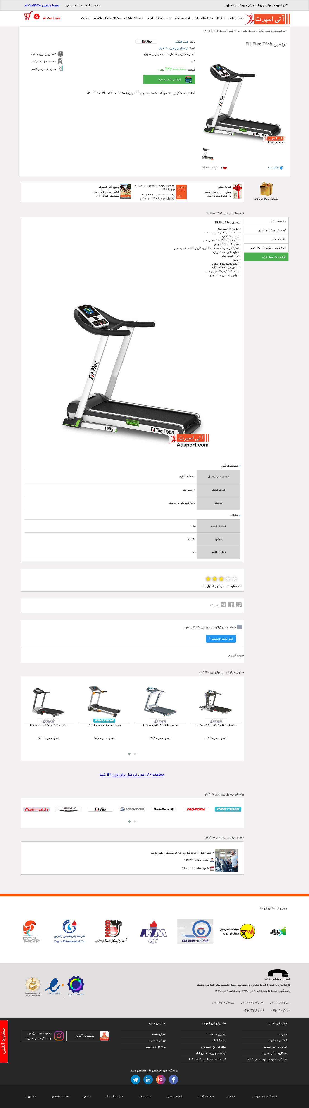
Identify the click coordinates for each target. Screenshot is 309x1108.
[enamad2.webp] (54, 986)
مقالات (85, 18)
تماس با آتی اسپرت (275, 1046)
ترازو (169, 18)
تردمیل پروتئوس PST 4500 (104, 725)
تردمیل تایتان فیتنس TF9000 (160, 725)
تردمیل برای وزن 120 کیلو (173, 48)
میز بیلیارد (145, 1096)
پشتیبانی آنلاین (84, 1035)
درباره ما (282, 1034)
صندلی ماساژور (60, 1096)
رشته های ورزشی (203, 18)
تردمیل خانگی (236, 18)
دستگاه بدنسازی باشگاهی (106, 18)
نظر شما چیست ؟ (221, 638)
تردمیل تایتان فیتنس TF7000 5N (216, 725)
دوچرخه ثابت (206, 1096)
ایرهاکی (87, 1096)
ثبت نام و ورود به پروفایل (211, 1053)
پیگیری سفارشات (216, 1034)
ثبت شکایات (219, 1040)
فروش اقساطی (158, 1040)
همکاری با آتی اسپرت (274, 1053)
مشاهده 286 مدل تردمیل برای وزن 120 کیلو (132, 774)
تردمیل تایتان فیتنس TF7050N (48, 725)
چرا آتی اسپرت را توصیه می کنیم (267, 1059)
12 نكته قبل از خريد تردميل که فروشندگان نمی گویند (182, 852)
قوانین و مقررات (277, 1040)
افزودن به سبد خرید (274, 256)
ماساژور (159, 18)
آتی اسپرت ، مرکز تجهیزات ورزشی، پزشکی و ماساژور (257, 5)
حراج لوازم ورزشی (156, 1046)
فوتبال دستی (174, 1096)
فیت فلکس (181, 41)
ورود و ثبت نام (51, 18)
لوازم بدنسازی (182, 18)
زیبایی (149, 18)
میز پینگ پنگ (114, 1096)
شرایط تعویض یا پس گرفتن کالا (207, 1059)
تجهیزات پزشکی (133, 18)
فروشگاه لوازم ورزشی (264, 1096)
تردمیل (231, 1096)
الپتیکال (220, 18)
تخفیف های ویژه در (40, 1033)
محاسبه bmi (92, 5)
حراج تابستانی (74, 5)
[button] (129, 754)
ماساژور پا (30, 1096)
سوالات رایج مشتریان (213, 1046)
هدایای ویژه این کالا (266, 199)
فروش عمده (159, 1034)
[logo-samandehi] (33, 986)
